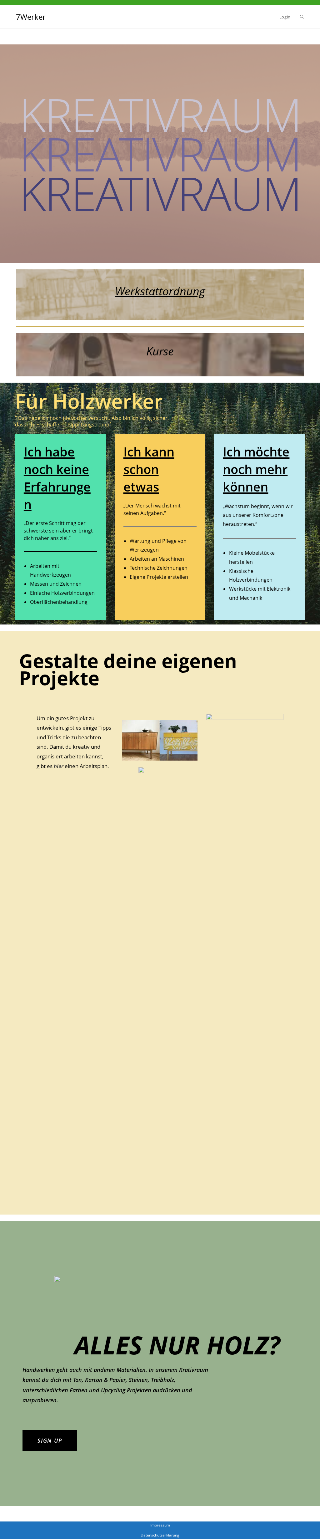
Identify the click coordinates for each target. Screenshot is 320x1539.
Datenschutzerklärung (160, 1535)
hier (58, 766)
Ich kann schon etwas (148, 469)
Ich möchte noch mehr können (256, 469)
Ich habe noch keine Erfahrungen (57, 478)
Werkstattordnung (160, 291)
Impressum (160, 1525)
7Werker (31, 17)
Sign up (50, 1440)
